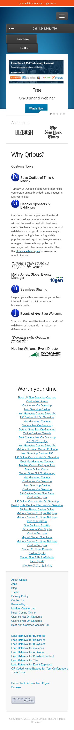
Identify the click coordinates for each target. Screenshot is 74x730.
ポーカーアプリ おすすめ (37, 565)
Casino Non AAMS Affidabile (37, 557)
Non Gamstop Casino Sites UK (37, 413)
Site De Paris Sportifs (37, 525)
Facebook (23, 39)
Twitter (24, 48)
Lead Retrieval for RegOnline (28, 640)
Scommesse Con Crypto (37, 529)
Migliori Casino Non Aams (37, 537)
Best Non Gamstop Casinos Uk (30, 625)
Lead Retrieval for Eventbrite (28, 636)
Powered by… (19, 604)
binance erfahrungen (28, 251)
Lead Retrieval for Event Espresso (31, 664)
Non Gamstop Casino (37, 409)
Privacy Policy (20, 596)
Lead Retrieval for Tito (24, 660)
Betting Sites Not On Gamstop (37, 429)
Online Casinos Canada (37, 433)
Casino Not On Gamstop (37, 405)
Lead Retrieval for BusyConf (28, 644)
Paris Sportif (37, 561)
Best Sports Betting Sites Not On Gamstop (37, 505)
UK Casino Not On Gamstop (37, 417)
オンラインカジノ (37, 441)
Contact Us (18, 600)
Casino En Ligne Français (37, 549)
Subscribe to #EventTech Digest (30, 683)
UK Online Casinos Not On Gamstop (37, 457)
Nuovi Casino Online (23, 612)
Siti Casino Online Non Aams (37, 493)
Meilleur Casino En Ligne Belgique (37, 513)
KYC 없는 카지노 (37, 521)
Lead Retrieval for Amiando (27, 652)
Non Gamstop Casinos (37, 421)
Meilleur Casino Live (23, 608)
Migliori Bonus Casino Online (37, 509)
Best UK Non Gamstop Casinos (37, 397)
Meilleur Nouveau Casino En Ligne (37, 449)
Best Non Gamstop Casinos (37, 461)
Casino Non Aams (37, 401)
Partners (16, 687)
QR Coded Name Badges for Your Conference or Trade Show (40, 670)
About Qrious (19, 580)
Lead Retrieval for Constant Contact (32, 656)
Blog (14, 588)
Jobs (14, 584)
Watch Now (36, 108)
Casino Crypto (37, 553)
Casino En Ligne (37, 497)
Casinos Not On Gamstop (37, 425)
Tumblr (15, 592)
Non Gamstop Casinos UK (37, 453)
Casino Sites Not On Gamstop (37, 473)
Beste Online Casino (37, 469)
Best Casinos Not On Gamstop (37, 437)
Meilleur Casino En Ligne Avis (37, 465)
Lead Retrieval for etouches (27, 648)
